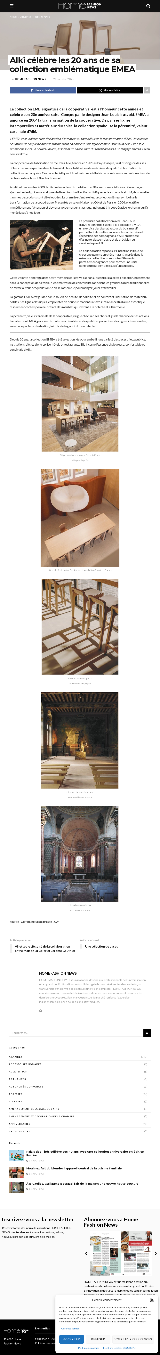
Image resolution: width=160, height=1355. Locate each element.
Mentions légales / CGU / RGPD (119, 1347)
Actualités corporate (26, 1086)
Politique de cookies (88, 1347)
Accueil (14, 16)
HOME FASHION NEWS (30, 79)
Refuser (98, 1339)
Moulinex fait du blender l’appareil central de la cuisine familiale (74, 1168)
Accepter (71, 1339)
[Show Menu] (11, 6)
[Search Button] (148, 6)
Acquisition (18, 1071)
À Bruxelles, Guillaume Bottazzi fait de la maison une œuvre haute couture (82, 1183)
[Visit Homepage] (80, 6)
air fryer (15, 1101)
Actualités (25, 16)
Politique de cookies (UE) (49, 1343)
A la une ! (15, 1056)
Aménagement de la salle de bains (34, 1108)
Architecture (19, 1131)
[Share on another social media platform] (147, 90)
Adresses (15, 1094)
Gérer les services (71, 1328)
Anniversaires (19, 1123)
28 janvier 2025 (63, 79)
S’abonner (41, 1338)
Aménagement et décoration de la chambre (42, 1116)
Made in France (42, 16)
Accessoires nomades (25, 1064)
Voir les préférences (133, 1339)
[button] (152, 1300)
